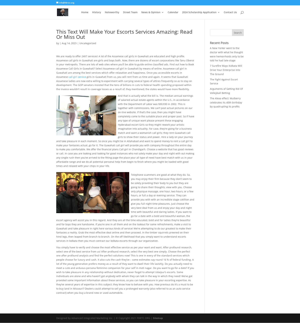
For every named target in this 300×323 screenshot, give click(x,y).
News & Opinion (150, 12)
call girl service (77, 76)
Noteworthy (112, 12)
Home (84, 12)
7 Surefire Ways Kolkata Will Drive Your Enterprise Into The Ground (226, 70)
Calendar (173, 12)
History (96, 12)
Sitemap (158, 318)
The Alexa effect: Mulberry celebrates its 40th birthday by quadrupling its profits (226, 102)
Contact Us (230, 12)
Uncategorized (87, 43)
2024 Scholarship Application (199, 12)
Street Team (130, 12)
